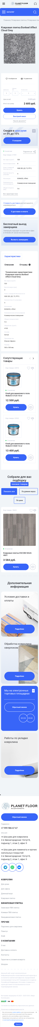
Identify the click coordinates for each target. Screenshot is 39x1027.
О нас (3, 945)
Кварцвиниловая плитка (11, 917)
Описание (9, 264)
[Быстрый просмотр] (30, 407)
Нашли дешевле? (19, 121)
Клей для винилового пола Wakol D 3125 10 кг (18, 394)
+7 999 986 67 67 (9, 828)
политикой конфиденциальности (13, 1020)
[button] (33, 358)
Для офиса (5, 889)
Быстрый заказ (19, 116)
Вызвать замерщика (19, 240)
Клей (3, 936)
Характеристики (12, 256)
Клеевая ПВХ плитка (9, 912)
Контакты (5, 955)
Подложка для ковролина (11, 927)
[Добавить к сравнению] (32, 368)
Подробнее (19, 629)
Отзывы (25, 264)
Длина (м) (6, 90)
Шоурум (4, 964)
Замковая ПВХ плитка (10, 908)
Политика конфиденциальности (12, 1009)
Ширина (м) (14, 89)
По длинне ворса (28, 491)
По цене (19, 500)
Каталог (10, 12)
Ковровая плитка (8, 898)
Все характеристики (10, 194)
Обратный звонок (19, 707)
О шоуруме (16, 141)
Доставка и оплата (9, 950)
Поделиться (27, 152)
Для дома (5, 884)
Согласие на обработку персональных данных (17, 1005)
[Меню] (3, 3)
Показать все (9, 491)
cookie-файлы (16, 1012)
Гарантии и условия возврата (13, 960)
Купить (19, 110)
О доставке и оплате (19, 212)
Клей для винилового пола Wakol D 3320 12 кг (18, 444)
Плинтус (4, 931)
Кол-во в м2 (24, 90)
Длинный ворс (7, 894)
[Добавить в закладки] (28, 368)
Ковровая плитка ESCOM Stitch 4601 (17, 554)
